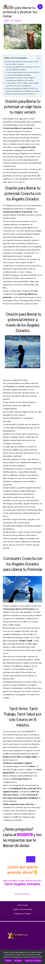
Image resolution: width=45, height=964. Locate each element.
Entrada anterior (22, 894)
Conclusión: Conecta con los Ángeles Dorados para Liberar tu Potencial (20, 79)
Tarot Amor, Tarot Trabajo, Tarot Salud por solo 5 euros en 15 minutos (22, 84)
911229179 (25, 834)
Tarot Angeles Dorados (22, 883)
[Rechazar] (42, 957)
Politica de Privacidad (22, 909)
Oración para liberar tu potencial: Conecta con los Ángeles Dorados (22, 68)
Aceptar (8, 960)
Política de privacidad (33, 960)
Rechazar (18, 960)
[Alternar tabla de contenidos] (37, 58)
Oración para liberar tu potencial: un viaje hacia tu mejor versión (22, 62)
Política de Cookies (22, 913)
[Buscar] (30, 859)
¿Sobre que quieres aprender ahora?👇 (21, 94)
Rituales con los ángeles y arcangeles (14, 880)
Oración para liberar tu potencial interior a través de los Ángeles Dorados (22, 73)
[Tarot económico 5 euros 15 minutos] (10, 6)
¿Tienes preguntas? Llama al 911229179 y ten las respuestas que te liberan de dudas (22, 89)
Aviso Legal (22, 905)
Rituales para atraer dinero (33, 880)
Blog (7, 20)
